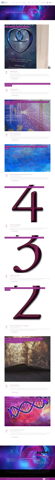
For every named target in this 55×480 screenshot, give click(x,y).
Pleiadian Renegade (19, 342)
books (6, 26)
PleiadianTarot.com (27, 465)
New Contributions (15, 133)
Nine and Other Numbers (17, 429)
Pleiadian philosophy (19, 400)
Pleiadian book (26, 26)
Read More (47, 478)
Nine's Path (24, 83)
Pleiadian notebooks (9, 342)
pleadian (34, 146)
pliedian (12, 103)
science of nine (8, 85)
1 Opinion (17, 226)
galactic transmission (18, 338)
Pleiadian (39, 146)
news (14, 146)
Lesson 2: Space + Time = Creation (19, 325)
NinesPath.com (27, 460)
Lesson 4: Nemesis (15, 224)
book (6, 338)
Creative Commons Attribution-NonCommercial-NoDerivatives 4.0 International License (43, 462)
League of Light (8, 146)
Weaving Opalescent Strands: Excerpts (21, 174)
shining (41, 237)
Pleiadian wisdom (46, 83)
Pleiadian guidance (36, 340)
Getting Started (14, 385)
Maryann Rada (12, 26)
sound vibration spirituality (11, 402)
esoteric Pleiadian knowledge (11, 83)
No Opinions (19, 135)
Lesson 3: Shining (15, 275)
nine (20, 83)
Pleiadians (7, 103)
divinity (6, 237)
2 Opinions (18, 431)
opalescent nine (38, 83)
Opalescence (19, 26)
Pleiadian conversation (26, 340)
